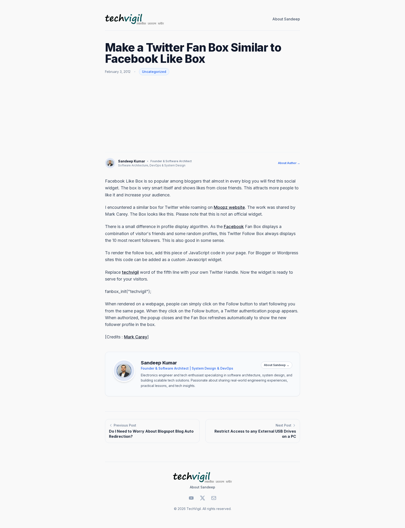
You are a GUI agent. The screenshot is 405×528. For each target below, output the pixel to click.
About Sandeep (286, 19)
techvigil (130, 272)
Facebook (234, 226)
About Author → (289, 163)
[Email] (214, 498)
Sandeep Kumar (131, 161)
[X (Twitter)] (202, 498)
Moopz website (229, 207)
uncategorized (154, 72)
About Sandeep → (276, 365)
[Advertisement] (202, 113)
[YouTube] (191, 498)
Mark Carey (135, 336)
